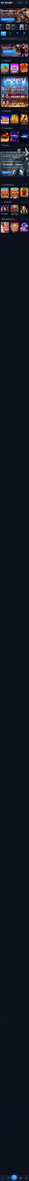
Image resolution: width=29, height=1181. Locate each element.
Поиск (8, 1179)
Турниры (21, 1179)
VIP (26, 1179)
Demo (5, 123)
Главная (2, 1179)
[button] (22, 60)
